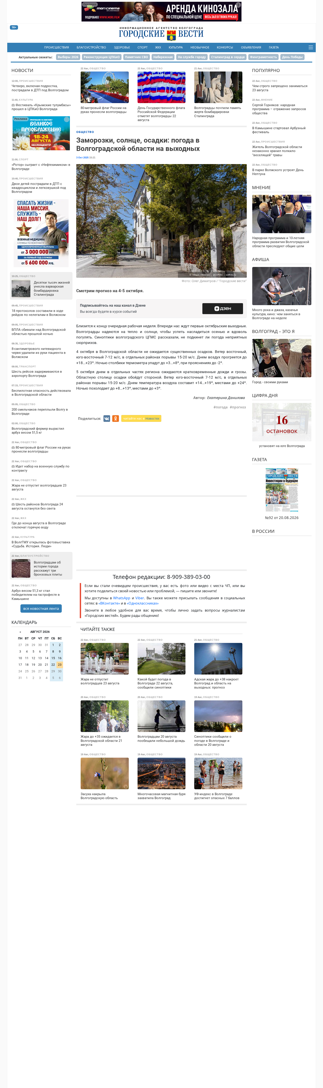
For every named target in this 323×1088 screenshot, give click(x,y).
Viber (139, 598)
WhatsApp (122, 598)
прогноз (239, 407)
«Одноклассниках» (143, 603)
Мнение (261, 187)
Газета (274, 47)
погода (222, 407)
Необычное (200, 47)
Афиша (260, 259)
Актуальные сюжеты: (36, 57)
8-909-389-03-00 (188, 577)
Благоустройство (91, 47)
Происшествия (56, 47)
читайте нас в (141, 418)
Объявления (251, 47)
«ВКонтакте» (109, 603)
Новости (22, 70)
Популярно (266, 70)
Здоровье (122, 47)
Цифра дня (265, 395)
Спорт (142, 47)
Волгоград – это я (273, 331)
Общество (85, 132)
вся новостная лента (41, 608)
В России (263, 531)
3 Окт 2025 (82, 157)
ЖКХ (158, 47)
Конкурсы (225, 47)
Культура (176, 47)
